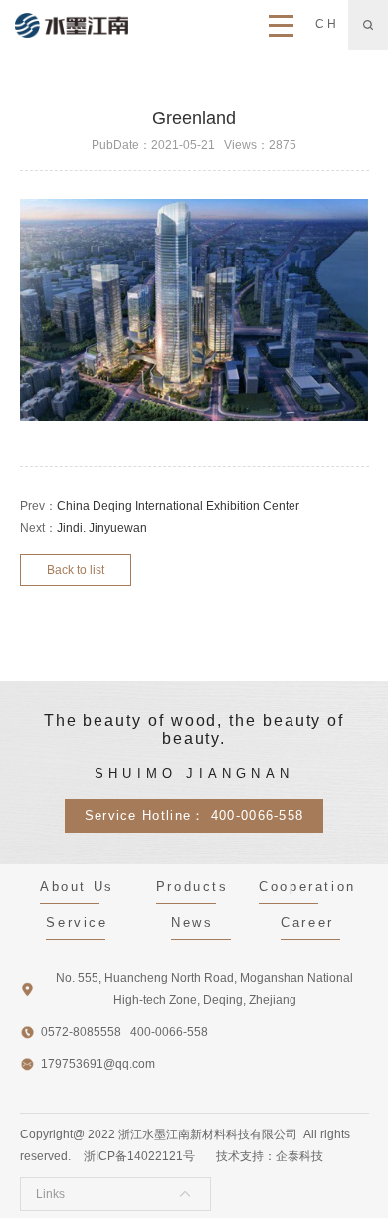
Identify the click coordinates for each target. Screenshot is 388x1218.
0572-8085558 (81, 1032)
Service (76, 922)
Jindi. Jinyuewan (102, 528)
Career (307, 922)
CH (326, 24)
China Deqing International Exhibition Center (178, 506)
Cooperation (307, 886)
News (192, 922)
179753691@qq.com (98, 1064)
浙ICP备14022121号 (139, 1156)
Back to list (75, 570)
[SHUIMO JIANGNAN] (71, 25)
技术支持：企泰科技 (269, 1156)
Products (192, 886)
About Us (77, 886)
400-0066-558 (257, 815)
